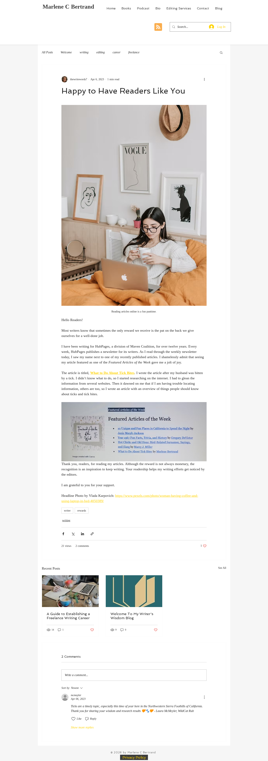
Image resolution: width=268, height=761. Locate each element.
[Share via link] (92, 534)
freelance (133, 52)
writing (84, 52)
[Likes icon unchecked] (73, 718)
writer (67, 510)
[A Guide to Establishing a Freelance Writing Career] (70, 591)
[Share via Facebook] (63, 534)
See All (222, 567)
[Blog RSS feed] (158, 27)
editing (100, 52)
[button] (221, 52)
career (116, 52)
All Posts (47, 52)
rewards (81, 510)
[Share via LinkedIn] (82, 534)
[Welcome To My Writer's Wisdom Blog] (134, 591)
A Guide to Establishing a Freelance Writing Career (68, 616)
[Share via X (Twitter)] (73, 534)
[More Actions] (204, 697)
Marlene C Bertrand (68, 6)
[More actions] (204, 79)
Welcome (66, 52)
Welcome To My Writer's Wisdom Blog (131, 616)
